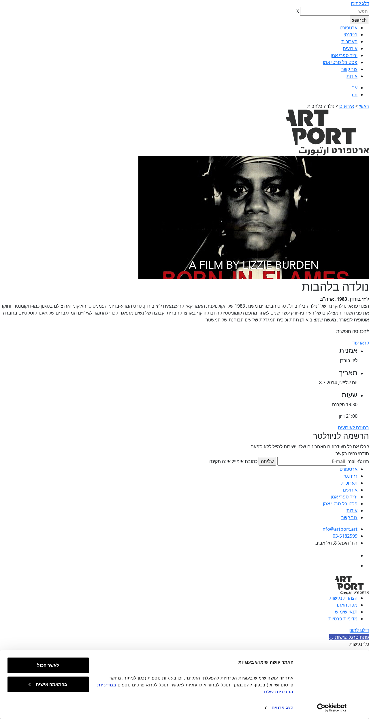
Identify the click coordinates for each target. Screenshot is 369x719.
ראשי (364, 106)
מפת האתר (346, 605)
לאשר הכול (48, 665)
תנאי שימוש (346, 612)
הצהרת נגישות (343, 598)
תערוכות (349, 41)
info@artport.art (339, 529)
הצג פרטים (282, 707)
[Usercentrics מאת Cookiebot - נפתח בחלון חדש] (332, 707)
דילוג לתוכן (359, 630)
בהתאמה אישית (51, 684)
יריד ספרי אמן (344, 55)
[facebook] (352, 555)
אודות (352, 76)
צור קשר (349, 69)
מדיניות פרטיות (342, 619)
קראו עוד (360, 343)
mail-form (358, 461)
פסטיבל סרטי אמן (340, 62)
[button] (349, 637)
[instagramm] (352, 565)
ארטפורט (348, 28)
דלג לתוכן (360, 3)
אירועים (350, 48)
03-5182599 (345, 536)
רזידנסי (350, 34)
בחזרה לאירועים (353, 427)
